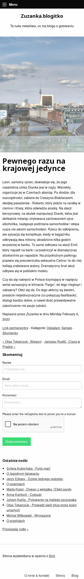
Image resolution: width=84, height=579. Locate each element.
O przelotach (16, 520)
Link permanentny (15, 327)
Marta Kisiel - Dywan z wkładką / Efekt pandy (39, 489)
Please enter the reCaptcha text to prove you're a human (39, 414)
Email (6, 379)
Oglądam (53, 327)
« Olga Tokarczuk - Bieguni (22, 341)
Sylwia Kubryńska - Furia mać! (28, 468)
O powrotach (16, 484)
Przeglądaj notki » (15, 529)
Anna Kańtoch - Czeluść (24, 494)
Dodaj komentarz (17, 441)
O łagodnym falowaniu (23, 473)
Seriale (67, 327)
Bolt (52, 555)
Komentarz (9, 395)
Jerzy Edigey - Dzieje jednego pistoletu (35, 478)
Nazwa (6, 362)
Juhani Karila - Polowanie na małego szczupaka (41, 499)
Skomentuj (10, 333)
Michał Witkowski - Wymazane (29, 515)
